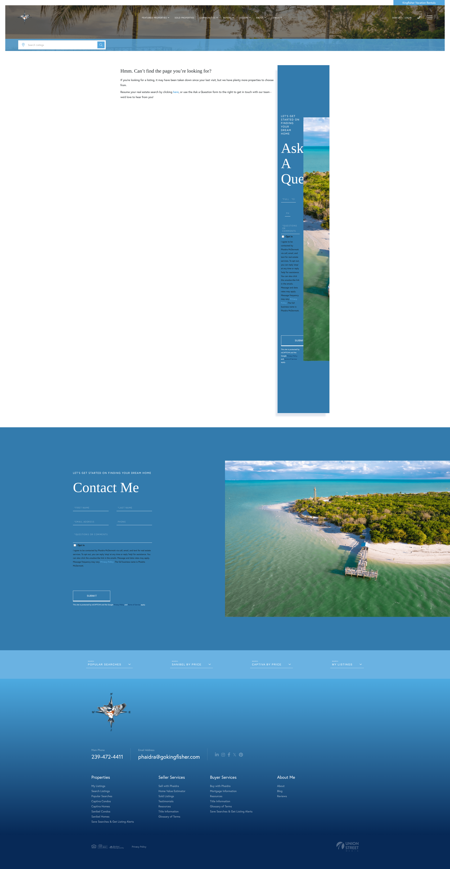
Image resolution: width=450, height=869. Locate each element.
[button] (101, 44)
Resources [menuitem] (165, 806)
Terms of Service (290, 359)
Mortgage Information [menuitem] (223, 791)
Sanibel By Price (187, 664)
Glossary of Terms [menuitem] (169, 816)
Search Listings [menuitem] (100, 791)
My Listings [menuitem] (98, 786)
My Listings (342, 664)
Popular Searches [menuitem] (101, 796)
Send (299, 340)
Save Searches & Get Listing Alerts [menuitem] (112, 821)
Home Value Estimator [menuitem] (172, 791)
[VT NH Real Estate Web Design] (347, 846)
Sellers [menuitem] (243, 18)
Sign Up (396, 18)
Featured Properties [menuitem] (154, 18)
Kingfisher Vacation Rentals (419, 3)
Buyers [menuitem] (227, 18)
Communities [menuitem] (208, 18)
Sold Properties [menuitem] (184, 18)
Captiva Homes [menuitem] (100, 806)
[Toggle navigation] (429, 17)
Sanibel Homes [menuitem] (100, 816)
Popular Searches (104, 664)
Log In (408, 18)
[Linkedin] (217, 754)
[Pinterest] (241, 754)
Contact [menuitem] (276, 18)
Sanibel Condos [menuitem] (100, 811)
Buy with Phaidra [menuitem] (220, 786)
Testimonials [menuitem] (166, 801)
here (176, 92)
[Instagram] (223, 754)
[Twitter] (234, 754)
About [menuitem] (260, 18)
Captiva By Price (266, 664)
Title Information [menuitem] (169, 811)
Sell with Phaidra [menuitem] (169, 786)
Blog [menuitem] (279, 791)
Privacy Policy (292, 356)
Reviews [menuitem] (282, 796)
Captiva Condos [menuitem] (101, 801)
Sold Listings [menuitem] (166, 796)
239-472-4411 (107, 756)
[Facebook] (229, 754)
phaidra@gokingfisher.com (169, 756)
